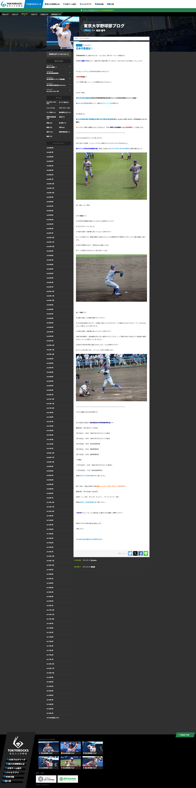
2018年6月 (50, 583)
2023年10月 (50, 300)
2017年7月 (50, 632)
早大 (44, 14)
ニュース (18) (51, 108)
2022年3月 (50, 385)
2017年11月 (50, 614)
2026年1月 (50, 179)
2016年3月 (50, 704)
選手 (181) (50, 132)
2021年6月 (50, 426)
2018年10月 (50, 565)
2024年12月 (50, 237)
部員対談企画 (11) (64, 132)
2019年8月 (50, 520)
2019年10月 (50, 511)
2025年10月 (50, 192)
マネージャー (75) (64, 108)
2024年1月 (50, 287)
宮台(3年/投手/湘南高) (83, 98)
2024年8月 (50, 255)
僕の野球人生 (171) (65, 112)
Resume (94, 560)
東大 (24, 14)
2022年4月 (50, 381)
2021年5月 (50, 430)
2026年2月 (50, 175)
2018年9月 (50, 569)
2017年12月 (50, 610)
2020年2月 (50, 493)
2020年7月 (50, 475)
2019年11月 (50, 507)
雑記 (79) (49, 136)
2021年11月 (50, 403)
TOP (76, 38)
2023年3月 (50, 332)
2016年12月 (50, 664)
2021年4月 (50, 435)
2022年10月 (50, 354)
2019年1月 (50, 551)
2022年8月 (50, 363)
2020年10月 (50, 462)
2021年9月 (50, 412)
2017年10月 (50, 619)
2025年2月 (50, 228)
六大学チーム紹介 (69, 4)
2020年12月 (50, 453)
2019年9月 (50, 516)
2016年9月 (50, 677)
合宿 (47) (62, 117)
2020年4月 (50, 484)
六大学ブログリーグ (33, 4)
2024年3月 (50, 278)
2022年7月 (50, 368)
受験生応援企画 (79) (51, 117)
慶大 (56, 14)
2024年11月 (50, 242)
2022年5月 (50, 376)
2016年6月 (50, 691)
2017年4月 (50, 646)
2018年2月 (50, 601)
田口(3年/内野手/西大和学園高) (119, 148)
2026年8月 (50, 148)
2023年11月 (50, 296)
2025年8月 (50, 201)
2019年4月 (50, 538)
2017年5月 (50, 641)
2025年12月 (50, 184)
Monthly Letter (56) (51, 102)
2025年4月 (50, 219)
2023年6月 (50, 318)
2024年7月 (50, 260)
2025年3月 (50, 224)
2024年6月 (50, 264)
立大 (34, 14)
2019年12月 (50, 502)
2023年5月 (50, 323)
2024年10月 (50, 246)
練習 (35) (49, 127)
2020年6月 (50, 480)
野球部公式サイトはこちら (57, 54)
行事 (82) (62, 127)
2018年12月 (50, 556)
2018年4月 (50, 592)
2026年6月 (50, 157)
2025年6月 (50, 210)
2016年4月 (50, 700)
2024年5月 (50, 269)
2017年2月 (50, 655)
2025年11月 (50, 188)
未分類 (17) (62, 123)
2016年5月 (50, 695)
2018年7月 (50, 578)
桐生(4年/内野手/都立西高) (105, 119)
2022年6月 (50, 372)
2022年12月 (50, 345)
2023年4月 (50, 327)
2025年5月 (50, 215)
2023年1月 (50, 341)
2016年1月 (50, 713)
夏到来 (93, 567)
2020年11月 (50, 457)
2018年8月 (50, 574)
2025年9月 (50, 197)
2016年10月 (50, 673)
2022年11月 (50, 350)
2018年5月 (50, 587)
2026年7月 (50, 152)
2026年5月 (50, 161)
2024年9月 (50, 251)
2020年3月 (50, 489)
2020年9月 (50, 466)
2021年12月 (50, 399)
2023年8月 (50, 309)
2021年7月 (50, 421)
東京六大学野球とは (52, 4)
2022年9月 (50, 359)
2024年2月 (50, 282)
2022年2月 (50, 390)
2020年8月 (50, 471)
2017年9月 (50, 623)
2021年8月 (50, 417)
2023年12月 (50, 291)
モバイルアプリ (85, 4)
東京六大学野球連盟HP (87, 502)
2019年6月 (50, 529)
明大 (5, 14)
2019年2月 (50, 547)
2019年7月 (50, 525)
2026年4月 (50, 166)
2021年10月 (50, 408)
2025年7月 (50, 206)
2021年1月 (50, 448)
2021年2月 (50, 444)
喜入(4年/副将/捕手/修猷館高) (85, 119)
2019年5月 (50, 534)
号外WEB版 (99, 4)
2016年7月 (50, 686)
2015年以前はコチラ (53, 718)
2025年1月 (50, 233)
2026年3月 (50, 170)
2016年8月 (50, 682)
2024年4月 (50, 273)
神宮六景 (110, 4)
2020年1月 (50, 498)
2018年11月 (50, 560)
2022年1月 (50, 394)
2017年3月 (50, 650)
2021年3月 (50, 439)
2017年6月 (50, 637)
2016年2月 (50, 709)
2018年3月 (50, 596)
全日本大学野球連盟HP (87, 476)
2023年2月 (50, 336)
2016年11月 (50, 668)
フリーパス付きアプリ (91, 10)
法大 (15, 14)
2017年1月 (50, 659)
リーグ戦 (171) (51, 112)
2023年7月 (50, 314)
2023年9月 (50, 305)
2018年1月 (50, 605)
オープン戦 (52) (63, 102)
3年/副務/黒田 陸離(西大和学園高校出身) (89, 539)
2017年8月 (50, 628)
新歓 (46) (49, 123)
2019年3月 (50, 543)
